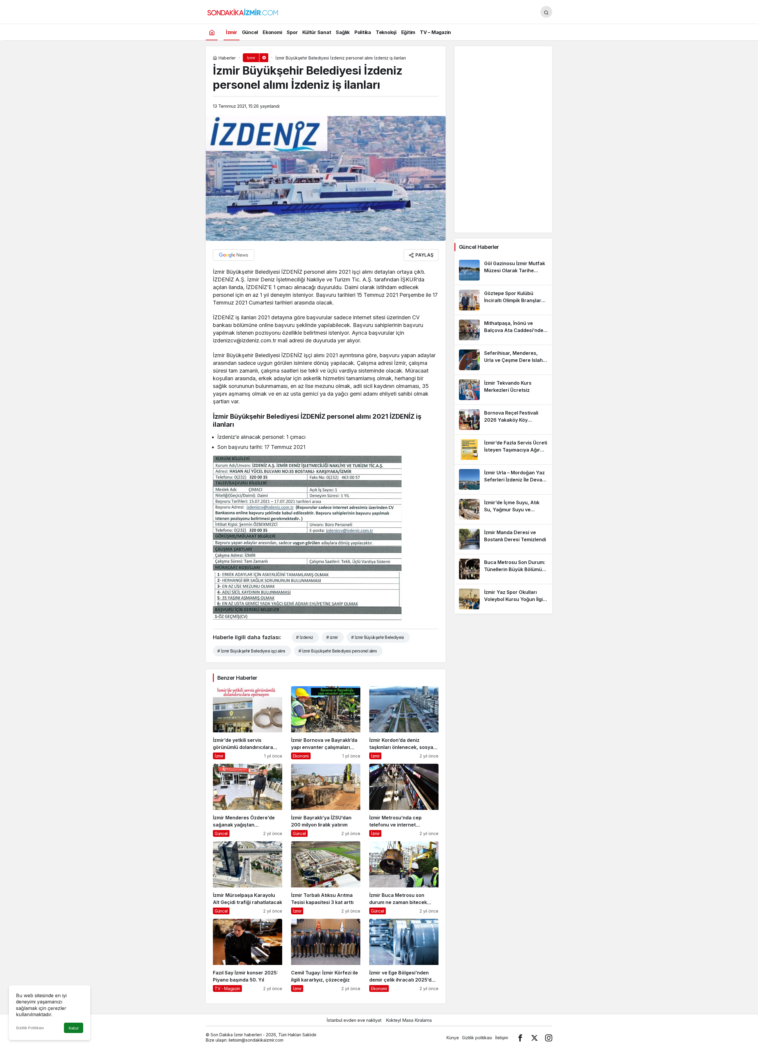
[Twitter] (534, 1037)
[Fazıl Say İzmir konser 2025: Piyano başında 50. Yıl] (247, 955)
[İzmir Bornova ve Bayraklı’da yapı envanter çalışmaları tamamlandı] (325, 722)
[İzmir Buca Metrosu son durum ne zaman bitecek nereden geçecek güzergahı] (404, 877)
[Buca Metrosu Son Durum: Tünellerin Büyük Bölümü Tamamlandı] (503, 569)
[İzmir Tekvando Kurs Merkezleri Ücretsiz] (503, 390)
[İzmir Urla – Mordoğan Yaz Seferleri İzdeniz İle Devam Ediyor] (503, 479)
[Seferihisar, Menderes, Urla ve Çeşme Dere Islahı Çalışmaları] (503, 360)
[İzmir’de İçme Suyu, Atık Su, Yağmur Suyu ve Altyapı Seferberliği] (503, 509)
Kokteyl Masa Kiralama (409, 1020)
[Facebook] (520, 1037)
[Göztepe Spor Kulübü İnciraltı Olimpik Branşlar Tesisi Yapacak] (503, 300)
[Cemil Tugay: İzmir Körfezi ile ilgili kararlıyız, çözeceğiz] (325, 955)
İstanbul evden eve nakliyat (354, 1020)
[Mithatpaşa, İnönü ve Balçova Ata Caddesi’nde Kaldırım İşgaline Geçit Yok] (503, 330)
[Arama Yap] (546, 12)
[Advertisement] (503, 139)
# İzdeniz (304, 637)
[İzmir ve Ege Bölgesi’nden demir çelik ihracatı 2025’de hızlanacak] (404, 955)
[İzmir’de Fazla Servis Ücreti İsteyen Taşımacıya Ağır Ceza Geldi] (503, 449)
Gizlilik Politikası (30, 1028)
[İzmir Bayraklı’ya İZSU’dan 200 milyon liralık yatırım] (325, 800)
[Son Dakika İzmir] (243, 11)
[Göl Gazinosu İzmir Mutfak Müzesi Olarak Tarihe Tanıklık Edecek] (503, 270)
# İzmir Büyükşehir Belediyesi (377, 637)
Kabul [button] (73, 1028)
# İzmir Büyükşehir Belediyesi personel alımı (337, 650)
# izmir (332, 637)
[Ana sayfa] (212, 32)
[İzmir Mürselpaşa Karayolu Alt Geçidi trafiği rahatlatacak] (247, 877)
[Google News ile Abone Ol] (233, 255)
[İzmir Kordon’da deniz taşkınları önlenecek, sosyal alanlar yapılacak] (404, 722)
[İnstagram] (548, 1037)
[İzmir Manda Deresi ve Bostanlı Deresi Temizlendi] (503, 539)
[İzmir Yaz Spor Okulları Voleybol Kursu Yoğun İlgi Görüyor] (503, 599)
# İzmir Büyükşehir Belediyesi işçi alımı (251, 650)
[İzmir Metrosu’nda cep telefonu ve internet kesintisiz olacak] (404, 800)
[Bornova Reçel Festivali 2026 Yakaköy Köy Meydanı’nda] (503, 419)
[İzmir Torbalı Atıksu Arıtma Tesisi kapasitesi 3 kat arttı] (325, 877)
